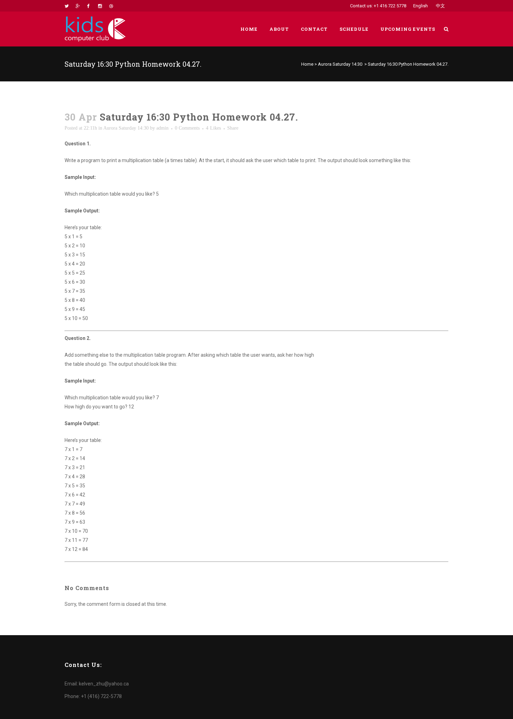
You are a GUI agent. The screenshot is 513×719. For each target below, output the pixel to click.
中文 (440, 5)
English (420, 5)
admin (162, 128)
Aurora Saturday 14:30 (340, 64)
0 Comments (187, 128)
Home (307, 64)
